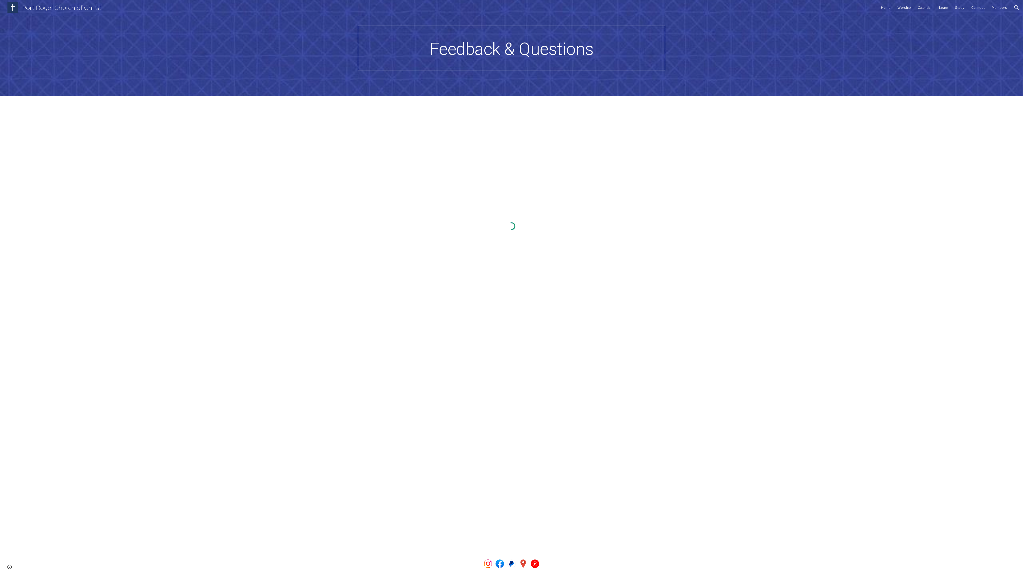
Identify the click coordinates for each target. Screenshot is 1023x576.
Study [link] (959, 7)
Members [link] (999, 7)
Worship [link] (904, 7)
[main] (511, 48)
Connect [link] (978, 7)
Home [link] (886, 7)
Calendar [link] (925, 7)
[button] (1016, 7)
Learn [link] (943, 7)
